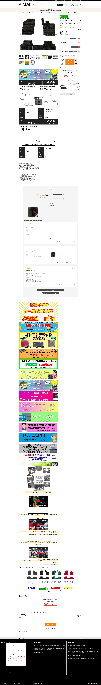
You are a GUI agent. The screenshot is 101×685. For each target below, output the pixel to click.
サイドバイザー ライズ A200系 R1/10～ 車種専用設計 (37, 612)
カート (80, 5)
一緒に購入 (78, 89)
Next (56, 34)
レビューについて (69, 0)
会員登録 (80, 0)
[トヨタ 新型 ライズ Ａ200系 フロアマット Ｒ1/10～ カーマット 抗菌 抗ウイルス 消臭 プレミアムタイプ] (69, 575)
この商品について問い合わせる (67, 94)
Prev (20, 34)
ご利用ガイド (56, 0)
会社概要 (19, 683)
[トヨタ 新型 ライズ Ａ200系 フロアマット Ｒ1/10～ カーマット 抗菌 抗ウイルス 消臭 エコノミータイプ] (32, 575)
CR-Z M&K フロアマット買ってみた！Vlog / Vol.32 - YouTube (43, 534)
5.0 (46, 195)
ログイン (75, 0)
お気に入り (76, 5)
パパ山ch (43, 559)
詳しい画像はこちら (74, 51)
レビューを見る (71, 27)
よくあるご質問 (63, 0)
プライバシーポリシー (27, 683)
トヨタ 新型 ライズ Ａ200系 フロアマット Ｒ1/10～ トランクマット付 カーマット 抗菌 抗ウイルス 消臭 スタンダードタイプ (44, 583)
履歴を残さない (79, 633)
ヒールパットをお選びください (65, 51)
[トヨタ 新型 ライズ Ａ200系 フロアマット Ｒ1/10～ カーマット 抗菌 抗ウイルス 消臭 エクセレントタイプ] (56, 575)
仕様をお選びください (63, 42)
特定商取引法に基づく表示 (37, 683)
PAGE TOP (80, 638)
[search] (65, 5)
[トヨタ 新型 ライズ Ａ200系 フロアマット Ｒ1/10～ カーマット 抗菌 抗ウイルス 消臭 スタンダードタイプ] (21, 57)
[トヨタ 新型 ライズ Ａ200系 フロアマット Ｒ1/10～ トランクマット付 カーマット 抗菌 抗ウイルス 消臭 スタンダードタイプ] (44, 575)
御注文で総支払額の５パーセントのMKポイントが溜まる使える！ (50, 10)
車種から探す (60, 4)
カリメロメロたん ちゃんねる (30, 531)
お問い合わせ (72, 5)
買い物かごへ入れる (70, 60)
